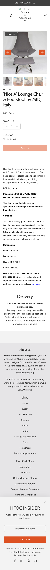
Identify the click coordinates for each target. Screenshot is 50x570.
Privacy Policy (30, 552)
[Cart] (45, 15)
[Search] (39, 15)
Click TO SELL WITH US (25, 3)
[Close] (44, 502)
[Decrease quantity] (6, 126)
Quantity (8, 120)
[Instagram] (21, 561)
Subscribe (25, 539)
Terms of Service (22, 555)
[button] (8, 52)
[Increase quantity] (17, 126)
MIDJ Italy (8, 113)
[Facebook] (15, 561)
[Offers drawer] (10, 15)
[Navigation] (4, 15)
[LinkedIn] (35, 561)
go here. (33, 324)
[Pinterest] (28, 561)
